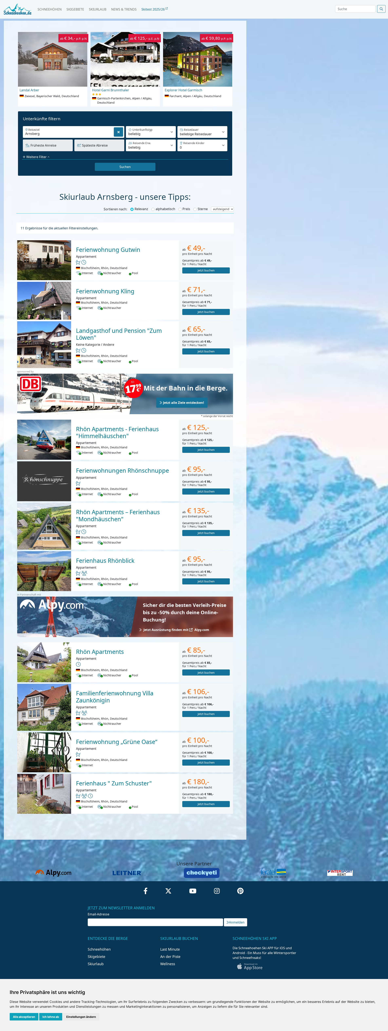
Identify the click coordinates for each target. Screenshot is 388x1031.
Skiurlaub (97, 9)
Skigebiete (75, 9)
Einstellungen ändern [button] (81, 1016)
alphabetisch (165, 209)
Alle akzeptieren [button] (24, 1016)
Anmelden (237, 922)
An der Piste (170, 956)
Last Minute (170, 949)
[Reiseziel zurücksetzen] (118, 132)
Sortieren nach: (115, 209)
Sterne (203, 209)
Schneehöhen (50, 9)
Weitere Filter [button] (36, 157)
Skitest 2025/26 (153, 9)
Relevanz (141, 209)
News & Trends (124, 9)
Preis (186, 209)
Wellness (167, 963)
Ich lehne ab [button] (50, 1016)
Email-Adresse (98, 914)
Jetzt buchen (206, 270)
